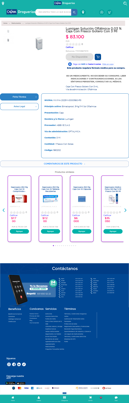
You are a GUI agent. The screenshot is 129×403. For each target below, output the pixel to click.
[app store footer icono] (20, 383)
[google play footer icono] (10, 383)
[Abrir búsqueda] (125, 3)
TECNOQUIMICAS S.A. (112, 206)
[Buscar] (74, 12)
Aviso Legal (19, 106)
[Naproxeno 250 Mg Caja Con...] (19, 205)
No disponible (79, 57)
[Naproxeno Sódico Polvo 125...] (113, 205)
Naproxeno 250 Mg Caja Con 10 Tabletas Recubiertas (50, 189)
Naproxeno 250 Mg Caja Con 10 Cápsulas (82, 188)
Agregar (19, 231)
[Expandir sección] (64, 393)
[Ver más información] (3, 4)
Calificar (70, 47)
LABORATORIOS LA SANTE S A (85, 206)
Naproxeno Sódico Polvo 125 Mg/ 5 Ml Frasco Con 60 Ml (113, 189)
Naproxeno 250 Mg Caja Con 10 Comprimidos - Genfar (19, 190)
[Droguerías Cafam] (64, 3)
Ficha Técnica (19, 97)
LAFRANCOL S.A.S (49, 206)
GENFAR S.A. (15, 206)
